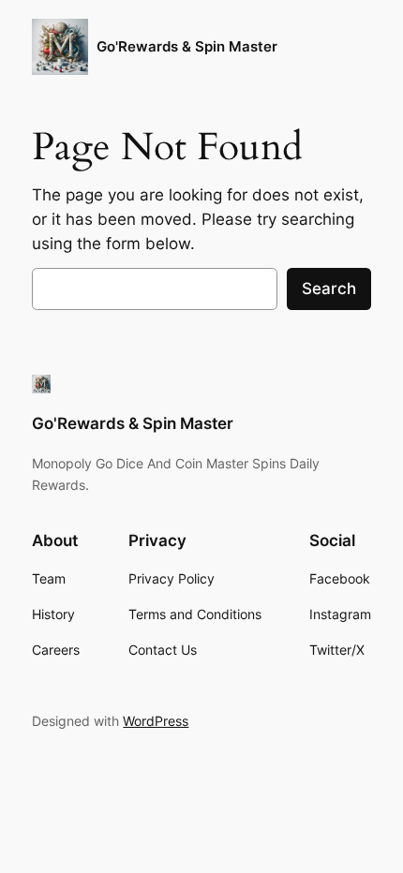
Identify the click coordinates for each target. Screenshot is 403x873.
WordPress (155, 721)
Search (329, 288)
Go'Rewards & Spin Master (187, 46)
